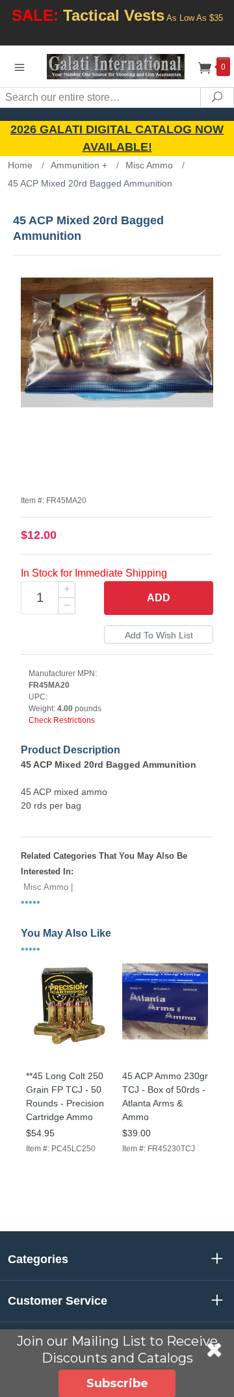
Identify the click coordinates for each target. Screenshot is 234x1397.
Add (158, 597)
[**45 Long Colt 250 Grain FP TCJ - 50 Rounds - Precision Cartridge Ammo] (69, 1049)
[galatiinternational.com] (117, 66)
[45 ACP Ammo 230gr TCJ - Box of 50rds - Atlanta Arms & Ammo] (165, 1049)
